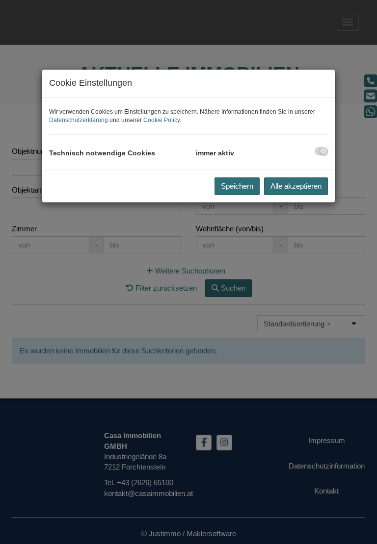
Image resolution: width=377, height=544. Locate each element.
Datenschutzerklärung (78, 120)
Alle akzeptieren (296, 186)
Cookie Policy (161, 120)
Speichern (237, 186)
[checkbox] (321, 151)
